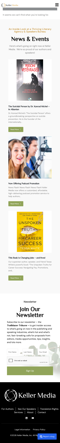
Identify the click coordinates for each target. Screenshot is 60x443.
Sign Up (30, 370)
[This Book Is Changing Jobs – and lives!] (30, 232)
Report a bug (48, 436)
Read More (14, 129)
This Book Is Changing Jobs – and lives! (26, 258)
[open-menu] (57, 5)
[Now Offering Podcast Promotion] (30, 157)
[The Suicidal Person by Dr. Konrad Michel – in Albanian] (30, 80)
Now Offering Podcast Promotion (23, 183)
